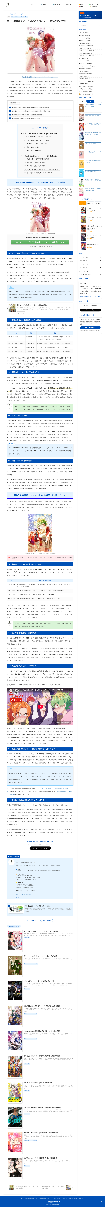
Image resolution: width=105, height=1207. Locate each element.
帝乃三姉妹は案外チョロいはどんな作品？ (37, 137)
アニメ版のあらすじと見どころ (34, 166)
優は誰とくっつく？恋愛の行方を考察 (36, 159)
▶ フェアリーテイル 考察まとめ (86, 81)
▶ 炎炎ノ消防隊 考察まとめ (85, 53)
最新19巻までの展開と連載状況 (34, 162)
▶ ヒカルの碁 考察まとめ (85, 68)
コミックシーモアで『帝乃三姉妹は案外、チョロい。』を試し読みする (38, 242)
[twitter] (17, 897)
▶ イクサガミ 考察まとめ (85, 40)
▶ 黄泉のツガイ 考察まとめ (85, 63)
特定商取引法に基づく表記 (31, 1198)
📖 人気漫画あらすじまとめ (85, 91)
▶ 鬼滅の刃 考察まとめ (84, 33)
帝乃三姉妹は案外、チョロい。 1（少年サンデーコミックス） (40, 77)
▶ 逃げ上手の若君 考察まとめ (86, 86)
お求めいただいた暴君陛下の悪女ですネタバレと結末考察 (42, 1031)
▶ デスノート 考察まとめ (85, 61)
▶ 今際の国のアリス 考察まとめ (86, 55)
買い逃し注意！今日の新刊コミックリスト (38, 906)
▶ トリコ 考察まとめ (84, 71)
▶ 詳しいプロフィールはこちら (23, 894)
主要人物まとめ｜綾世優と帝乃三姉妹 (36, 140)
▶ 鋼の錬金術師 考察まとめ (85, 73)
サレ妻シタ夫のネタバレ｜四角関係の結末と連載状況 (40, 1158)
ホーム (22, 1198)
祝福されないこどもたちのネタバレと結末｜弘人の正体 (41, 956)
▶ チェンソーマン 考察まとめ (86, 45)
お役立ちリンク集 (73, 1198)
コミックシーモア (51, 233)
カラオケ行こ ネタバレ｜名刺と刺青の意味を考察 (39, 981)
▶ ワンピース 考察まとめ (85, 38)
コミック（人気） (82, 203)
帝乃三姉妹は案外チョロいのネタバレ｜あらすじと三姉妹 (40, 134)
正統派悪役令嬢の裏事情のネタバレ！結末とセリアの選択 (42, 1006)
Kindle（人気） (90, 203)
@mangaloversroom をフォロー (40, 848)
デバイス (98, 203)
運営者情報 (65, 1198)
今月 (98, 101)
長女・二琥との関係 (31, 147)
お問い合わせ (97, 296)
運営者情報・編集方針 (86, 296)
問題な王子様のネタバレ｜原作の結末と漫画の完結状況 (41, 1132)
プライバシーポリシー (56, 1198)
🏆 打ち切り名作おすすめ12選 (86, 94)
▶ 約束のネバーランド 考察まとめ (87, 66)
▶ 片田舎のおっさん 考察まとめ (86, 89)
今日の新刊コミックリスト (44, 1198)
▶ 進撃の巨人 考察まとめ (85, 43)
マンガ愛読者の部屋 (52, 1202)
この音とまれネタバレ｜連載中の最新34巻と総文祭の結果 (42, 1056)
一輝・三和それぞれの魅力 (33, 150)
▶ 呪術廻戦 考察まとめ (84, 35)
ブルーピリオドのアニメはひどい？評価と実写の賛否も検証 (42, 1107)
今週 (90, 101)
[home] (18, 897)
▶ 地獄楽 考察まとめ (84, 76)
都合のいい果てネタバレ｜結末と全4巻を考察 (38, 1083)
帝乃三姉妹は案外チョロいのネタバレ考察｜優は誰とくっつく (41, 156)
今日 (82, 101)
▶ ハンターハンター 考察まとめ (86, 50)
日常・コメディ (47, 920)
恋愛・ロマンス (35, 920)
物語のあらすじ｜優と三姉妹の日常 (36, 143)
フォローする (90, 310)
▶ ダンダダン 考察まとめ (85, 48)
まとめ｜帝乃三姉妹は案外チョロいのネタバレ (39, 173)
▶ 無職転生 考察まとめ (84, 78)
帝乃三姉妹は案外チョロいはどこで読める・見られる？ (42, 169)
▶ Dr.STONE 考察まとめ (85, 58)
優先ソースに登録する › (90, 327)
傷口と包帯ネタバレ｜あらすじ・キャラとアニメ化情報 (41, 931)
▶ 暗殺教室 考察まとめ (84, 83)
